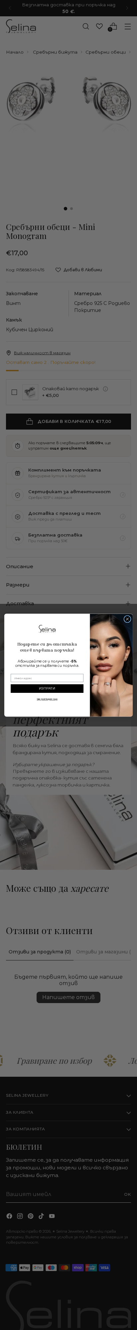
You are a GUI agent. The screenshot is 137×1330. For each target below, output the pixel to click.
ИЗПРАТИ (47, 688)
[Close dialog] (127, 619)
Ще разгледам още (47, 699)
